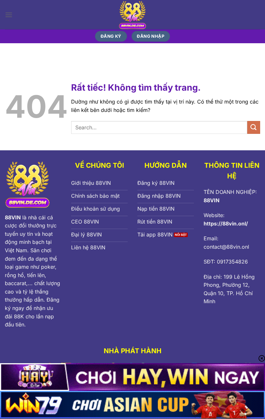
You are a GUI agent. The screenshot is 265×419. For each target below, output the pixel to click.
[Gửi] (253, 127)
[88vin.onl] (133, 14)
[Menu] (9, 15)
